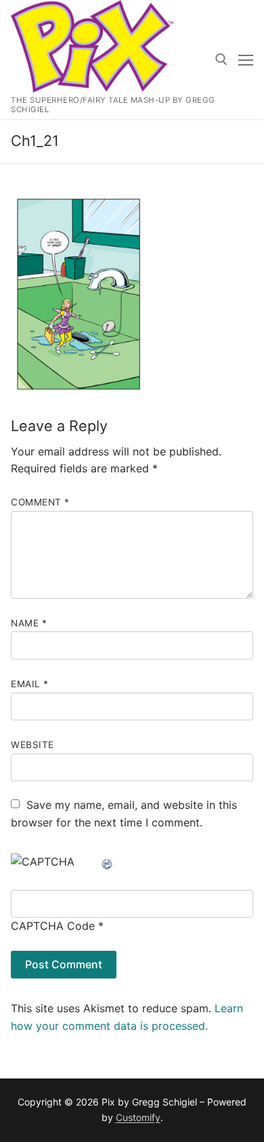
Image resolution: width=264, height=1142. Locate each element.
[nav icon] (245, 59)
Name (29, 623)
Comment (40, 502)
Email (30, 683)
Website (32, 744)
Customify (138, 1117)
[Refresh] (107, 861)
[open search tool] (221, 59)
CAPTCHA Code (53, 926)
